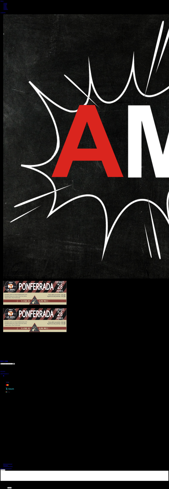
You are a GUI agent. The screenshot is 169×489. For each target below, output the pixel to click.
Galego (5, 6)
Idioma (2, 1)
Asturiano (5, 9)
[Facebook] (3, 375)
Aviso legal (5, 465)
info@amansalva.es (5, 373)
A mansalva (3, 12)
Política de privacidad (7, 464)
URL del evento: (4, 362)
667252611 (3, 371)
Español (5, 3)
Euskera (5, 8)
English (5, 4)
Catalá (4, 5)
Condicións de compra (8, 466)
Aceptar (9, 487)
